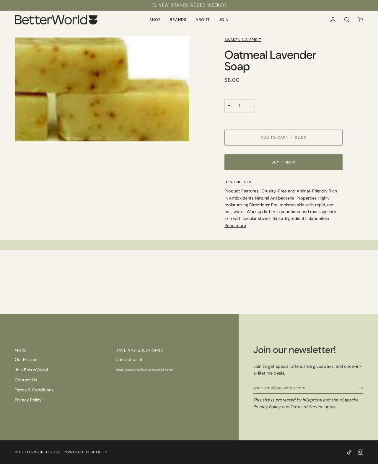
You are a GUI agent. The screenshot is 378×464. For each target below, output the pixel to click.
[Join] (355, 388)
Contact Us (26, 380)
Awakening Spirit (242, 39)
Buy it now (283, 162)
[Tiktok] (349, 452)
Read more (235, 225)
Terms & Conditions (34, 390)
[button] (155, 20)
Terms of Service (307, 407)
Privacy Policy (267, 407)
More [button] (21, 350)
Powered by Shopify (85, 452)
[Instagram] (360, 452)
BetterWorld (34, 452)
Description (238, 181)
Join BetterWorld (31, 370)
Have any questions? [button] (139, 350)
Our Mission (26, 359)
